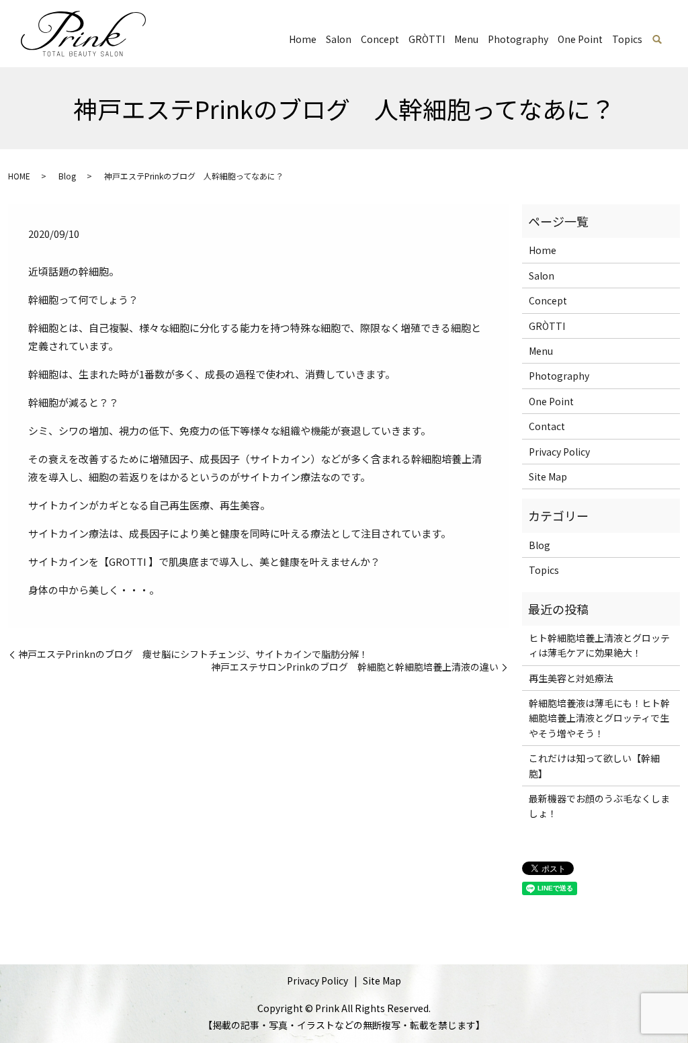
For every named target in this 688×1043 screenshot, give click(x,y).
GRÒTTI (426, 39)
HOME (19, 175)
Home (302, 39)
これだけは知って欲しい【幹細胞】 (594, 765)
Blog (67, 175)
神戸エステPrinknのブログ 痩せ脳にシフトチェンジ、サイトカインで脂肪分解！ (193, 654)
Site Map (548, 476)
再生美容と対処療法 (571, 678)
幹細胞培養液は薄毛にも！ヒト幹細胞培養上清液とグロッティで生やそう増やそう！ (599, 718)
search (657, 40)
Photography (518, 39)
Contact (547, 426)
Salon (338, 39)
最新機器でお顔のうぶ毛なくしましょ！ (599, 806)
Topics (627, 39)
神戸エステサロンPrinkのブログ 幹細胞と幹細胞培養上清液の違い (355, 667)
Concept (380, 39)
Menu (466, 39)
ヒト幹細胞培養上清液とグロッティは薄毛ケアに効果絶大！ (599, 645)
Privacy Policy (559, 451)
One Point (580, 39)
